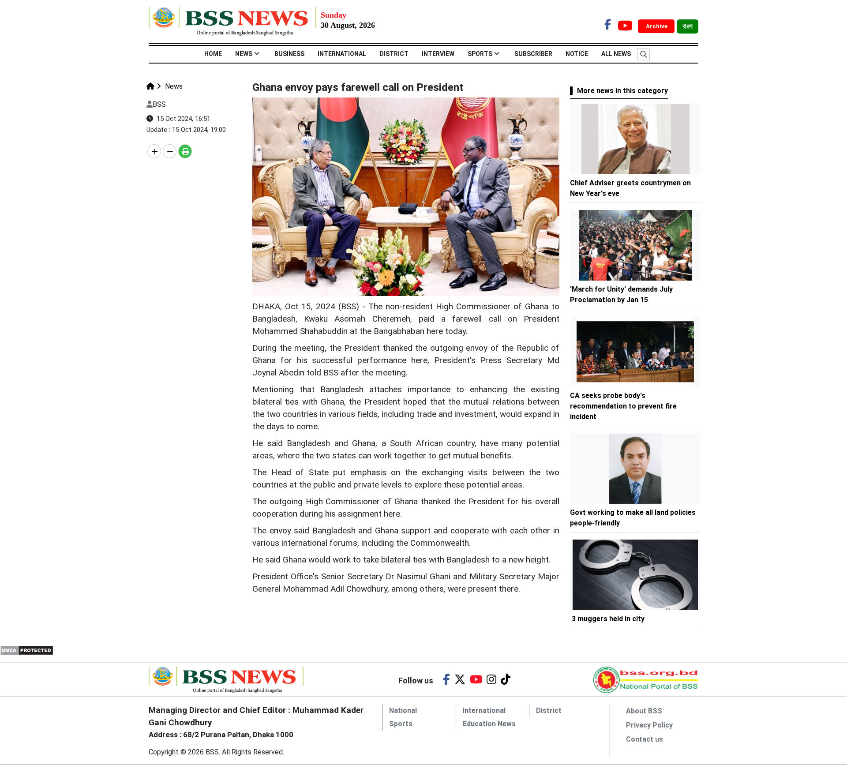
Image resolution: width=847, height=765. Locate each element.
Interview (438, 53)
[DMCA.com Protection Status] (26, 649)
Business (289, 53)
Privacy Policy (649, 725)
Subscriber (533, 53)
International (342, 53)
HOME (213, 53)
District (394, 53)
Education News (489, 724)
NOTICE (577, 53)
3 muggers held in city (608, 619)
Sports (480, 53)
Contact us (644, 739)
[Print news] (185, 151)
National (403, 710)
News (243, 53)
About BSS (644, 711)
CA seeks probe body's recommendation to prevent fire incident (623, 406)
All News (616, 53)
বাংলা (687, 26)
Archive (657, 26)
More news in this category (622, 90)
